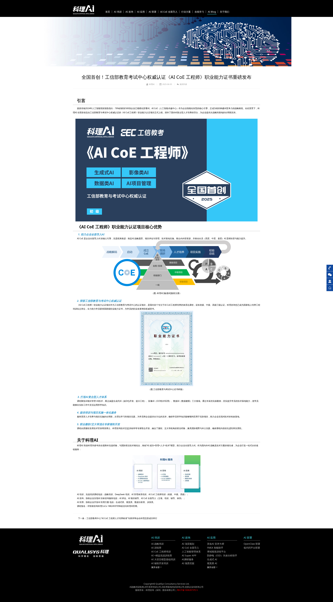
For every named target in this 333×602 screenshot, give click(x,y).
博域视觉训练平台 (216, 551)
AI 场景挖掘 (188, 563)
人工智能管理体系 (191, 551)
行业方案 (186, 11)
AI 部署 (152, 11)
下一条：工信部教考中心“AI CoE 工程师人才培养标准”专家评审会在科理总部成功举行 (117, 518)
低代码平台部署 (252, 547)
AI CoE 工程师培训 (161, 551)
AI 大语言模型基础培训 (163, 559)
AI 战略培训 (157, 543)
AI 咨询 (129, 11)
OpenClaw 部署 (252, 543)
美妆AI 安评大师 (215, 543)
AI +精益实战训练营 (161, 555)
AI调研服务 (188, 559)
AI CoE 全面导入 (168, 11)
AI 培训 (118, 11)
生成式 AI (212, 559)
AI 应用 (141, 11)
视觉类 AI (212, 563)
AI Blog (212, 11)
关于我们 (224, 11)
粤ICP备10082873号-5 (187, 590)
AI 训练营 (156, 547)
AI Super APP (189, 555)
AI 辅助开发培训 (159, 563)
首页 (107, 11)
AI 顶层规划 (188, 543)
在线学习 (199, 11)
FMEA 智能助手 (215, 547)
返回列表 (183, 84)
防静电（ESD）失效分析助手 (222, 555)
